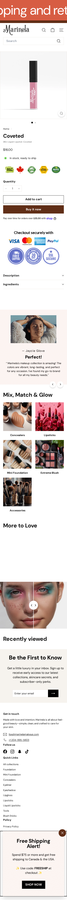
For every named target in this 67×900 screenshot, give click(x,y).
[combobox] (33, 41)
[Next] (60, 384)
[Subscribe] (53, 693)
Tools (6, 810)
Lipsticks (8, 800)
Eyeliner (7, 784)
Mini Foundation (12, 774)
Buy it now (33, 209)
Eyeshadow (9, 790)
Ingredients (11, 284)
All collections (11, 764)
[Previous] (53, 384)
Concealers (9, 779)
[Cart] (52, 30)
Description (11, 275)
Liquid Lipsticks (11, 805)
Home (6, 128)
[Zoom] (61, 113)
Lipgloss (7, 795)
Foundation (9, 769)
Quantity (9, 181)
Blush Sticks (10, 815)
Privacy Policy (11, 826)
